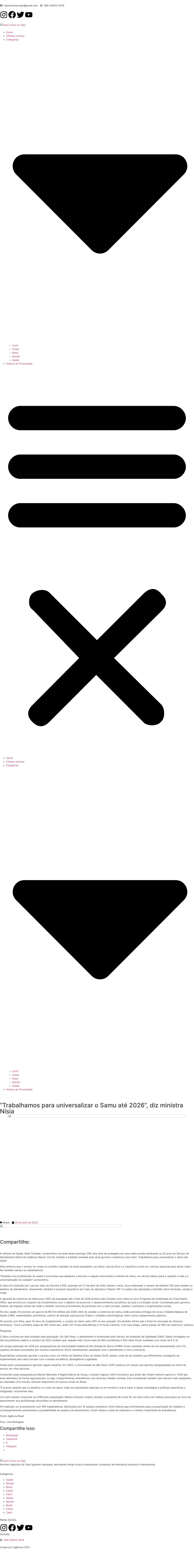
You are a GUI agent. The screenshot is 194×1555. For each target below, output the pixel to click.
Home (9, 32)
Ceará (15, 349)
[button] (97, 560)
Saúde (15, 360)
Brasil (15, 352)
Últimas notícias (15, 35)
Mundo (16, 356)
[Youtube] (29, 15)
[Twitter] (20, 15)
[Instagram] (4, 15)
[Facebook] (12, 15)
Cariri (15, 345)
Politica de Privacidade (19, 363)
